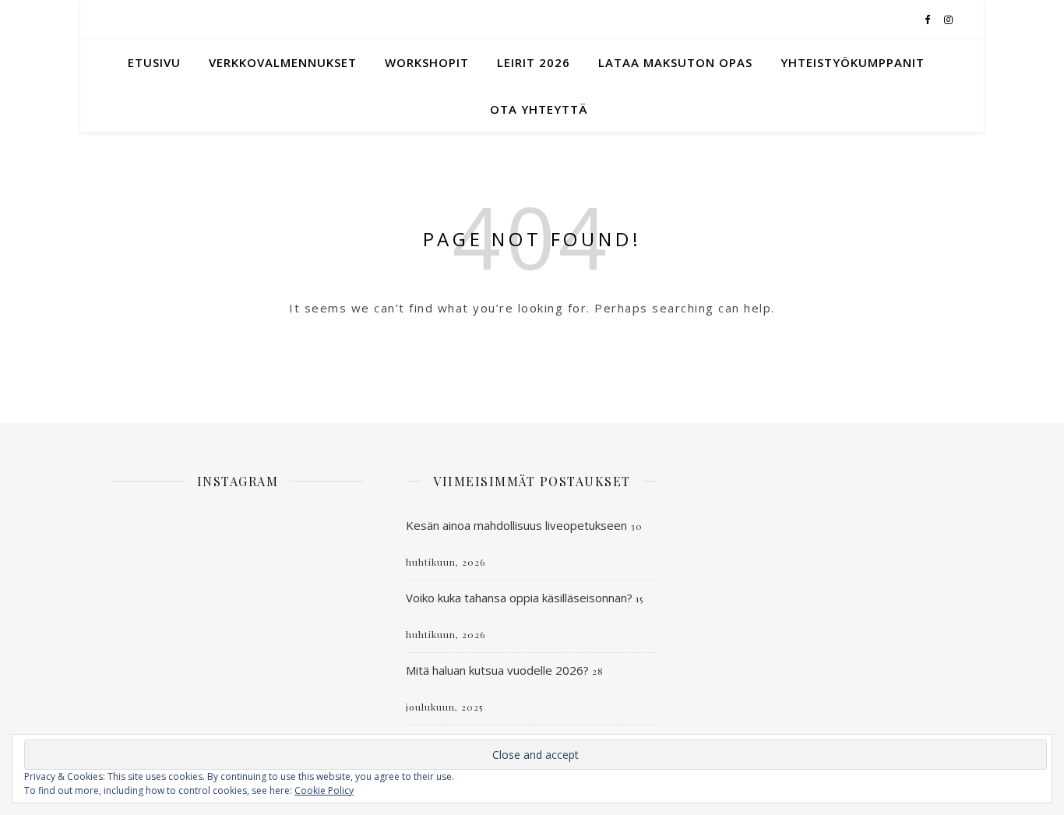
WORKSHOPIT (427, 62)
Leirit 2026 (533, 62)
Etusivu (154, 62)
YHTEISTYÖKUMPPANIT (852, 62)
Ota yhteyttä (538, 109)
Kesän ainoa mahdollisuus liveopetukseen (516, 525)
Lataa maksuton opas (675, 62)
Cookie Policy (324, 790)
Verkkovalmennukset (283, 62)
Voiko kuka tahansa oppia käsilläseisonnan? (519, 597)
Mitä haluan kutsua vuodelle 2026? (497, 670)
